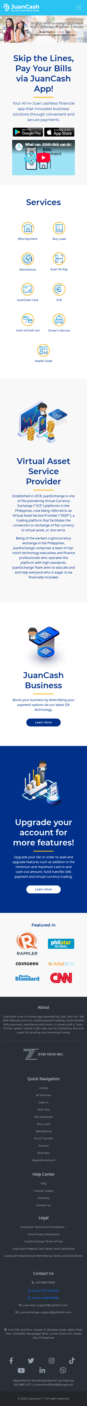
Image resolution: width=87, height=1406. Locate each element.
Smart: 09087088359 (44, 1297)
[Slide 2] (47, 37)
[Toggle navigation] (79, 8)
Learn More (43, 722)
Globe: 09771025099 (44, 1290)
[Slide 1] (40, 37)
